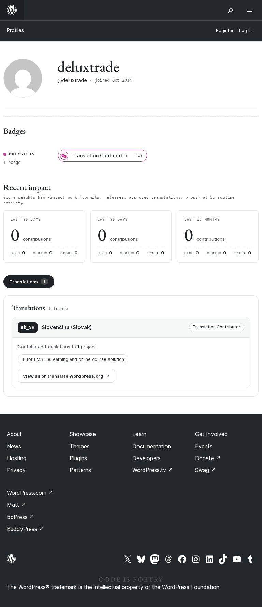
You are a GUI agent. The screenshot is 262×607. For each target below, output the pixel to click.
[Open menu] (251, 10)
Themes (80, 446)
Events (204, 446)
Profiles (15, 30)
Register (225, 30)
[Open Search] (230, 10)
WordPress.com (30, 492)
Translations (27, 281)
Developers (146, 458)
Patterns (80, 470)
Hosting (16, 458)
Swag (205, 470)
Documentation (151, 446)
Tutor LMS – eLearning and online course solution (73, 359)
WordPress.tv (152, 470)
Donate (208, 458)
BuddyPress (25, 528)
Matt (16, 504)
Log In (245, 30)
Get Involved (211, 433)
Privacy (16, 470)
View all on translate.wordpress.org (63, 376)
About (14, 433)
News (14, 446)
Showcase (83, 433)
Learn (139, 433)
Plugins (78, 458)
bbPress (20, 516)
